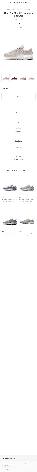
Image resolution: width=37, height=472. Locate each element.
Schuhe (8, 9)
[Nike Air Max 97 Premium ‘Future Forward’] (14, 78)
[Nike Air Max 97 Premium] (5, 78)
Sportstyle (18, 141)
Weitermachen (6, 469)
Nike (13, 9)
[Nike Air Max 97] (31, 78)
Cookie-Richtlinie (7, 466)
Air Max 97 (19, 9)
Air (18, 150)
